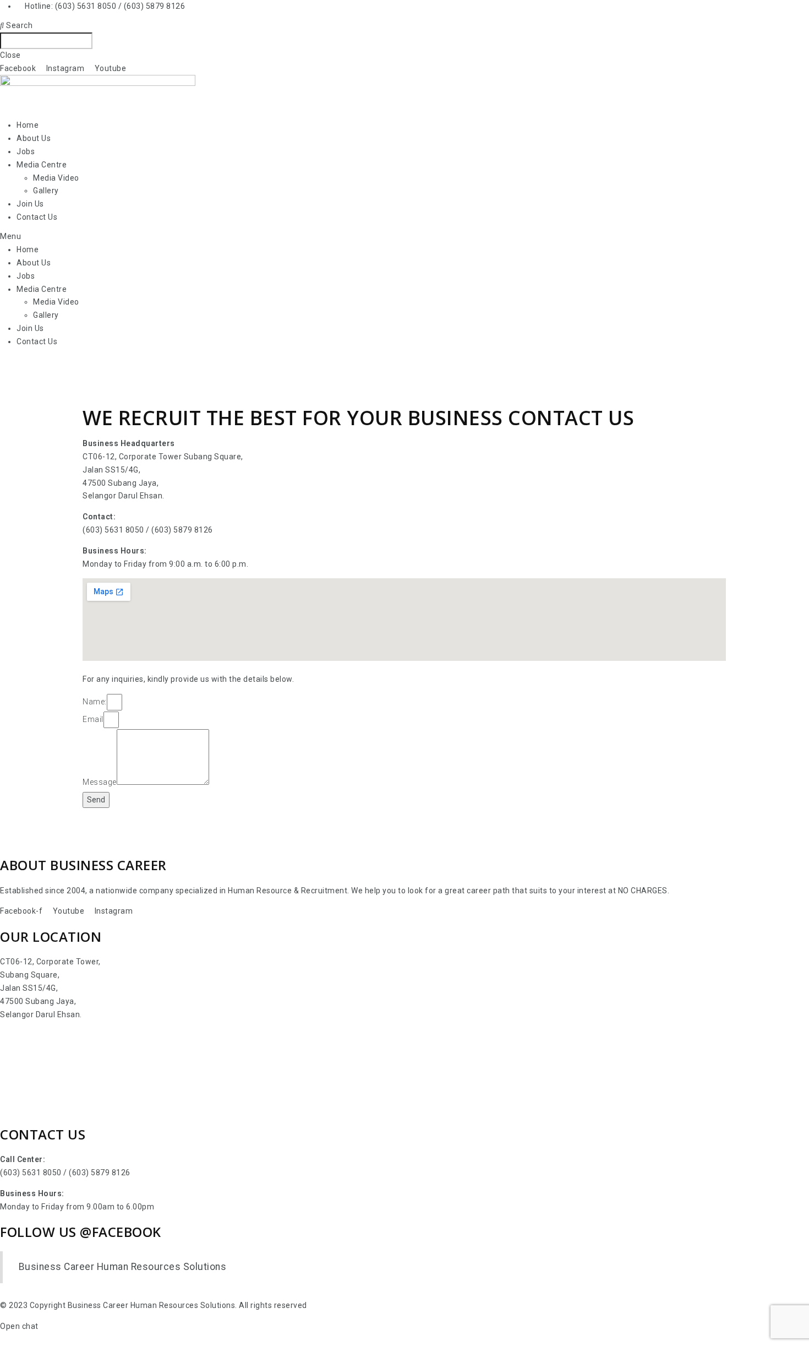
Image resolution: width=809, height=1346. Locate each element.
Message (100, 782)
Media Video (56, 177)
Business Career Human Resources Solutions (123, 1266)
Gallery (46, 190)
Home (28, 125)
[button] (404, 236)
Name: (95, 701)
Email (93, 719)
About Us (34, 138)
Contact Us (37, 217)
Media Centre (42, 164)
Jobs (26, 151)
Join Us (30, 203)
